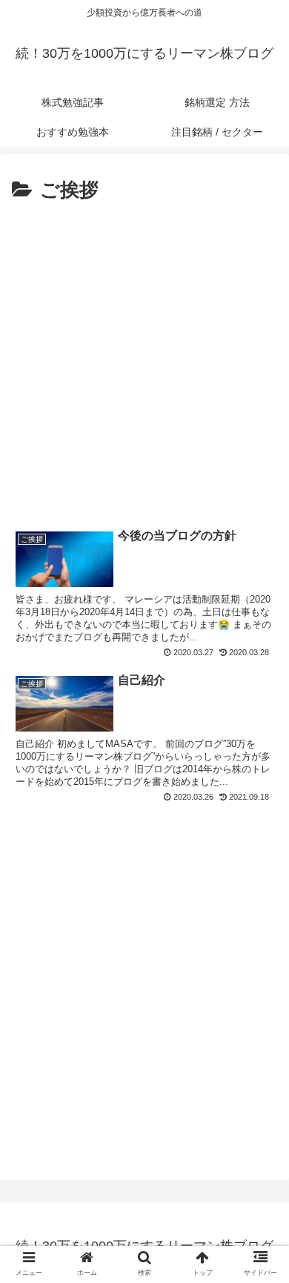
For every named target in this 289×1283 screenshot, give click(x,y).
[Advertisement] (144, 359)
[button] (262, 1205)
